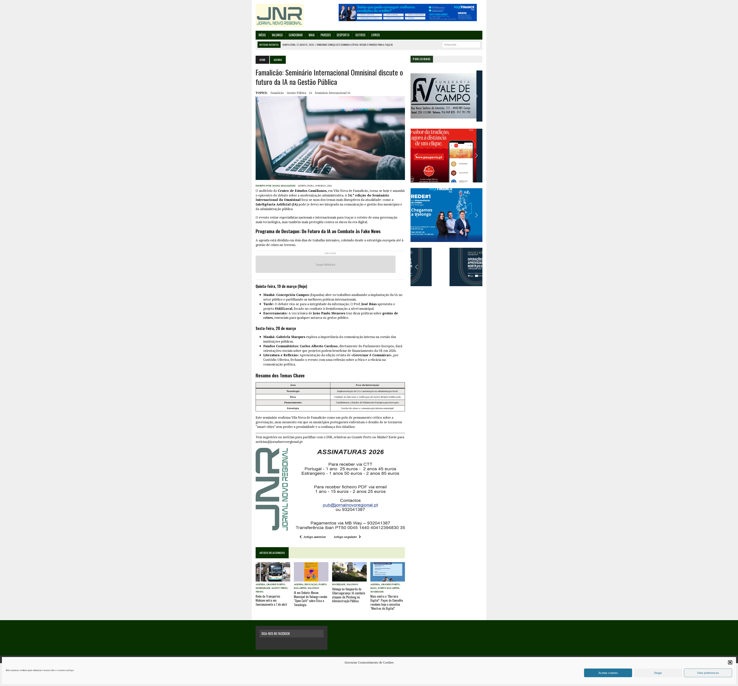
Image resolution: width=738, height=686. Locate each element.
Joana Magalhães (284, 185)
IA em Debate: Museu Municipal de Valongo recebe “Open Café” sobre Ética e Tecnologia (310, 598)
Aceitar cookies (608, 672)
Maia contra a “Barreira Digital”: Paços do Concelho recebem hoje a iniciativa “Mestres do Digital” (386, 602)
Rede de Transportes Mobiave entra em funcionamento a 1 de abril (271, 600)
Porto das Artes (388, 588)
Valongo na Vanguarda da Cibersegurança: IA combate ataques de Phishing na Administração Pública (348, 595)
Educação (311, 584)
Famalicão (277, 93)
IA (310, 93)
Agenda (260, 584)
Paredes (326, 35)
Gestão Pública (296, 93)
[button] (730, 662)
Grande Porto (275, 584)
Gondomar (296, 35)
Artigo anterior (314, 537)
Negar (658, 672)
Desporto (343, 35)
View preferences (708, 672)
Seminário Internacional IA (332, 93)
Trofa (259, 591)
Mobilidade (263, 588)
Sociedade (338, 584)
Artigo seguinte (345, 537)
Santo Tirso (280, 588)
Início (262, 35)
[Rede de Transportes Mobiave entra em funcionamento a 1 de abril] (273, 579)
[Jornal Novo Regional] (291, 15)
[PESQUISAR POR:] (461, 44)
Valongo (277, 35)
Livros (375, 35)
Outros (360, 35)
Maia (312, 35)
